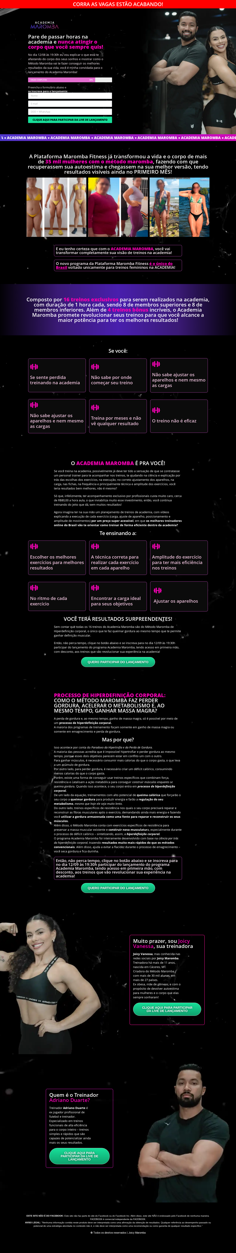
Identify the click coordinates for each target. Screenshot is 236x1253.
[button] (115, 239)
